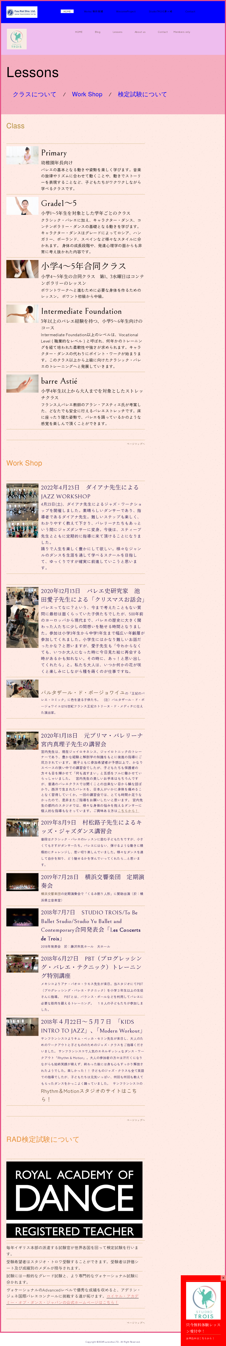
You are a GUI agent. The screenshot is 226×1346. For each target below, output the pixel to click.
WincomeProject (126, 11)
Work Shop (87, 93)
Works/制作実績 (93, 11)
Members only (182, 32)
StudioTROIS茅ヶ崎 (160, 11)
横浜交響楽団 (51, 893)
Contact (190, 11)
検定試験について (143, 95)
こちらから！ (128, 810)
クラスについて (35, 95)
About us (140, 32)
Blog (97, 32)
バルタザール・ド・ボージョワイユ (83, 692)
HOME (67, 11)
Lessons (117, 32)
